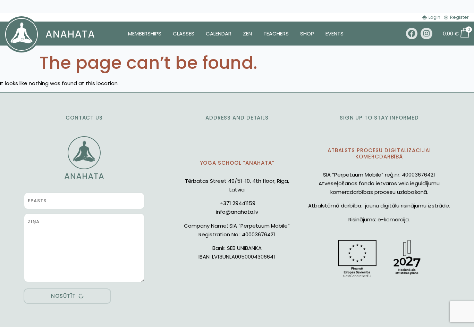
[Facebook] (412, 34)
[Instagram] (426, 34)
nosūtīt (63, 296)
